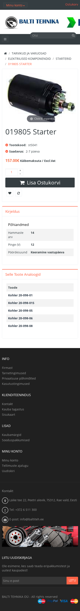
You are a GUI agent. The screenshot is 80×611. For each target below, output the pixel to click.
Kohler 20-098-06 (20, 318)
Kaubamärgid (11, 435)
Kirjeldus (12, 211)
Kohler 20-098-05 (20, 310)
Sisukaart (8, 415)
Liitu (72, 580)
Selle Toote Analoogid (23, 274)
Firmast (7, 368)
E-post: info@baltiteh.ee (26, 519)
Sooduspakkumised (16, 440)
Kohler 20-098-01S (21, 303)
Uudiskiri (8, 471)
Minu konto (10, 460)
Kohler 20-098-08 (20, 326)
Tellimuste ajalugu (15, 466)
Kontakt (7, 404)
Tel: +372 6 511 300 (23, 510)
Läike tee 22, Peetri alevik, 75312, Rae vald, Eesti (43, 500)
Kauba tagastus (13, 409)
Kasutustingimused (16, 384)
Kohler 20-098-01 (20, 295)
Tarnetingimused (14, 373)
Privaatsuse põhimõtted (19, 378)
